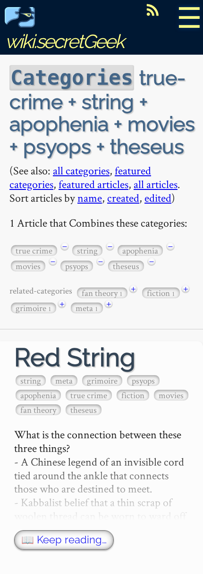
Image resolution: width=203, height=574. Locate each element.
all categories (81, 170)
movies (28, 266)
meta (87, 308)
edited (157, 197)
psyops (76, 266)
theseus (126, 266)
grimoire (33, 308)
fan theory (102, 292)
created (123, 197)
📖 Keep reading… (64, 540)
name (89, 197)
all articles (156, 184)
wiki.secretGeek (64, 41)
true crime (34, 250)
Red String (74, 357)
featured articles (93, 184)
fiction (161, 292)
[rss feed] (152, 9)
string (87, 250)
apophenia (140, 250)
